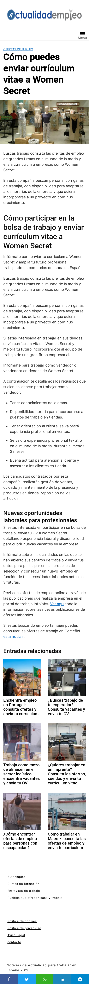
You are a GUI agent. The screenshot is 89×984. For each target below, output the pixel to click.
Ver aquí (57, 604)
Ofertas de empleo (18, 49)
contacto (14, 942)
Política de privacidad (24, 928)
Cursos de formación (23, 883)
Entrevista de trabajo (23, 890)
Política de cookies (22, 921)
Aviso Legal (16, 935)
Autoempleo (16, 876)
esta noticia (13, 636)
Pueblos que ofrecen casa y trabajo (35, 897)
